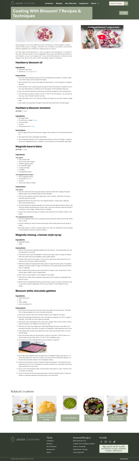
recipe (35, 120)
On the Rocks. (30, 458)
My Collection (71, 3)
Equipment (83, 3)
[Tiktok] (114, 442)
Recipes (59, 3)
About (93, 3)
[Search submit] (126, 3)
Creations (49, 3)
